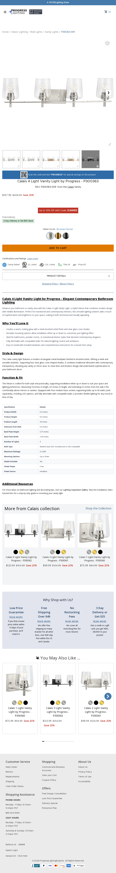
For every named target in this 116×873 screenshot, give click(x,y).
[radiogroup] (58, 235)
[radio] (50, 235)
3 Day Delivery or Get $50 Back (18, 221)
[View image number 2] (31, 159)
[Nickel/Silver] (27, 552)
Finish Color (49, 229)
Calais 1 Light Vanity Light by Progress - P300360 (20, 711)
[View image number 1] (11, 159)
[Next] (107, 696)
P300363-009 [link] (68, 31)
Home (5, 31)
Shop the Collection (98, 508)
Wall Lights (36, 31)
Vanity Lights (52, 31)
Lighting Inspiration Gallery (75, 489)
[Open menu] (5, 12)
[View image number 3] (51, 159)
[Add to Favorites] (107, 43)
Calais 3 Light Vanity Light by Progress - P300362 (58, 711)
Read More (16, 617)
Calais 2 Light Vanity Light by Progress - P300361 (96, 711)
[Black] (15, 552)
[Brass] (21, 552)
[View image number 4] (71, 159)
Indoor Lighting (19, 31)
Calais (70, 187)
